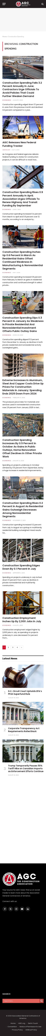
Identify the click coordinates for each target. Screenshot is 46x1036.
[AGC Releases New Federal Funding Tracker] (23, 127)
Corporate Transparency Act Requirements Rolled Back (23, 730)
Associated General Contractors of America (26, 1017)
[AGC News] (23, 4)
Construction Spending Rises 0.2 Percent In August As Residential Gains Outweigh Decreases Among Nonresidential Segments (22, 509)
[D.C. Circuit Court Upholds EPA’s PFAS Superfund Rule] (23, 676)
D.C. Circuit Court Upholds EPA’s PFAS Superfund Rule (25, 692)
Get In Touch (33, 1023)
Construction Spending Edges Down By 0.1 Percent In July (21, 567)
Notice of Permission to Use (30, 1026)
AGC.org (21, 1023)
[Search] (42, 4)
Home (4, 37)
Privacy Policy (17, 1030)
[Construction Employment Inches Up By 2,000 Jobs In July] (23, 602)
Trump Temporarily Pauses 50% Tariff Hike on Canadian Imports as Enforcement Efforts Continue (25, 768)
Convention (12, 1026)
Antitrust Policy (31, 1030)
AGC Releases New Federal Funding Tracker (19, 144)
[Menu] (4, 4)
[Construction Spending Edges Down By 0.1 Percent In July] (23, 550)
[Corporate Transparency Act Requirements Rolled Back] (23, 713)
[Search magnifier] (41, 1001)
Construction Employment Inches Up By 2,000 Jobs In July (21, 619)
